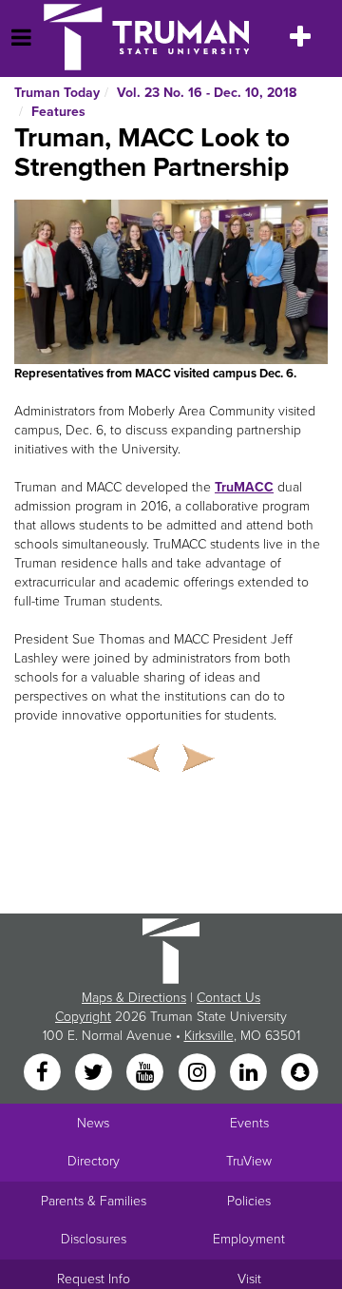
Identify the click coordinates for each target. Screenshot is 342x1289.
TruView (249, 1161)
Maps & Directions (134, 998)
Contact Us (228, 998)
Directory (93, 1161)
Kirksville (209, 1036)
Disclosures (93, 1239)
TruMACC (244, 487)
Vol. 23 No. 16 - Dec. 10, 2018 (206, 93)
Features (58, 112)
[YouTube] (147, 1074)
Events (249, 1123)
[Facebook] (43, 1074)
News (93, 1123)
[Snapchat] (300, 1074)
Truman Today (57, 93)
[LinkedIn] (250, 1074)
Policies (249, 1201)
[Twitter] (95, 1074)
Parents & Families (93, 1201)
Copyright (83, 1017)
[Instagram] (198, 1074)
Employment (249, 1239)
